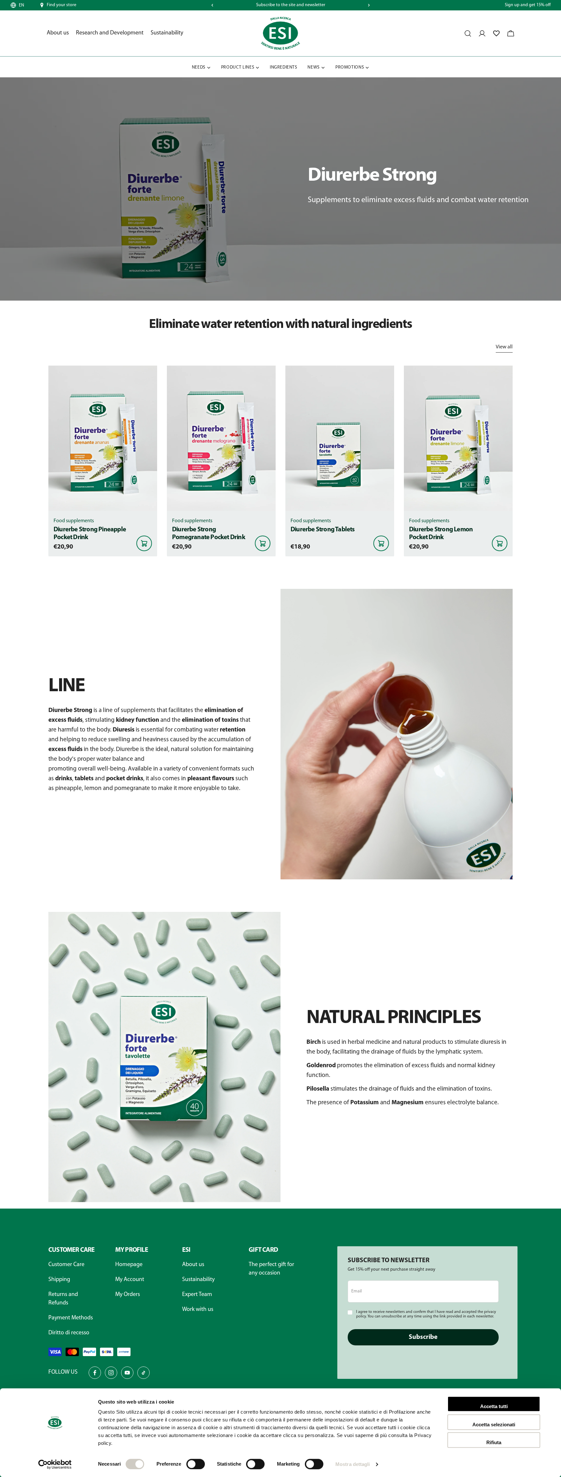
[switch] (195, 1464)
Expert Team (197, 1295)
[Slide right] (369, 5)
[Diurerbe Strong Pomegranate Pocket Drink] (221, 438)
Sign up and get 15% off (528, 5)
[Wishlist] (496, 33)
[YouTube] (127, 1373)
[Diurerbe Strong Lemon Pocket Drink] (458, 438)
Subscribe (423, 1337)
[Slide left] (212, 5)
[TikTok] (143, 1373)
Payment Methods (70, 1318)
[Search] (468, 33)
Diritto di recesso (68, 1333)
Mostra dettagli (352, 1464)
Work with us (197, 1310)
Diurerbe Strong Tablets (323, 529)
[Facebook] (95, 1373)
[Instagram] (111, 1373)
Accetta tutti (494, 1406)
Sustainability (198, 1280)
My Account (129, 1280)
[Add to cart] (144, 543)
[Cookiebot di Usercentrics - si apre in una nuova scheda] (55, 1464)
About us (193, 1265)
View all (504, 347)
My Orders (127, 1295)
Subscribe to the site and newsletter (290, 5)
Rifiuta (493, 1442)
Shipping (59, 1280)
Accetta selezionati (493, 1424)
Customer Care (66, 1265)
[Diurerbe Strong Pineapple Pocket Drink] (102, 438)
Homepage (129, 1265)
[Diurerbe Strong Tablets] (339, 438)
